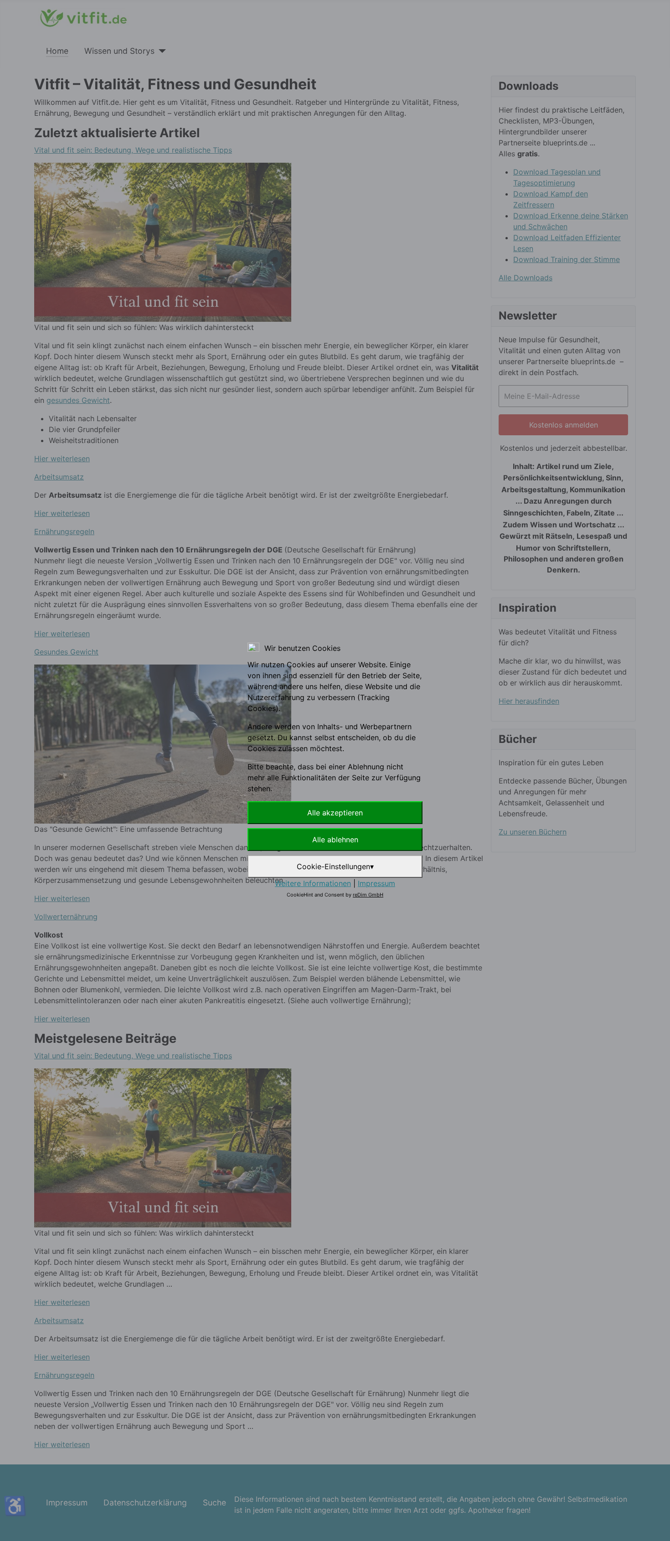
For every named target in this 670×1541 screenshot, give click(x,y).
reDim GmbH (368, 895)
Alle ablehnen (335, 839)
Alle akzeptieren (335, 812)
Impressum (376, 883)
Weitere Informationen (313, 883)
